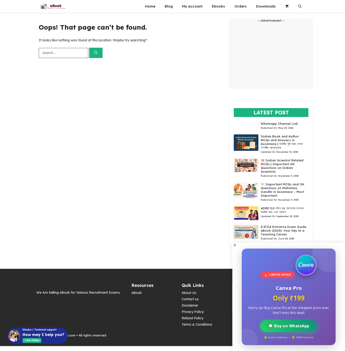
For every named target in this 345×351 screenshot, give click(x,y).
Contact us (190, 299)
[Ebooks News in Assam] (52, 6)
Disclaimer (190, 305)
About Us (189, 293)
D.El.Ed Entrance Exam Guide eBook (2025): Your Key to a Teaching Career (283, 230)
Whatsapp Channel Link (279, 123)
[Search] (96, 53)
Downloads (266, 6)
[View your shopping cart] (286, 6)
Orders (240, 6)
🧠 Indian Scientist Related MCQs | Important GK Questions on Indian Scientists (282, 165)
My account (192, 6)
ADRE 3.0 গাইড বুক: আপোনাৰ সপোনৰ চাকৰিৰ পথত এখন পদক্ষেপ (282, 210)
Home (150, 6)
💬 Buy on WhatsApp (288, 325)
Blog (169, 6)
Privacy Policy (193, 312)
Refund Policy (192, 318)
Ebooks (218, 6)
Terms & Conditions (197, 324)
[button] (299, 6)
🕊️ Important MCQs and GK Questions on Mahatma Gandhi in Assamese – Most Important (282, 189)
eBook (136, 293)
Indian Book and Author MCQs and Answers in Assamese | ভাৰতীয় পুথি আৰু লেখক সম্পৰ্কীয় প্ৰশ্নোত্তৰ (282, 141)
